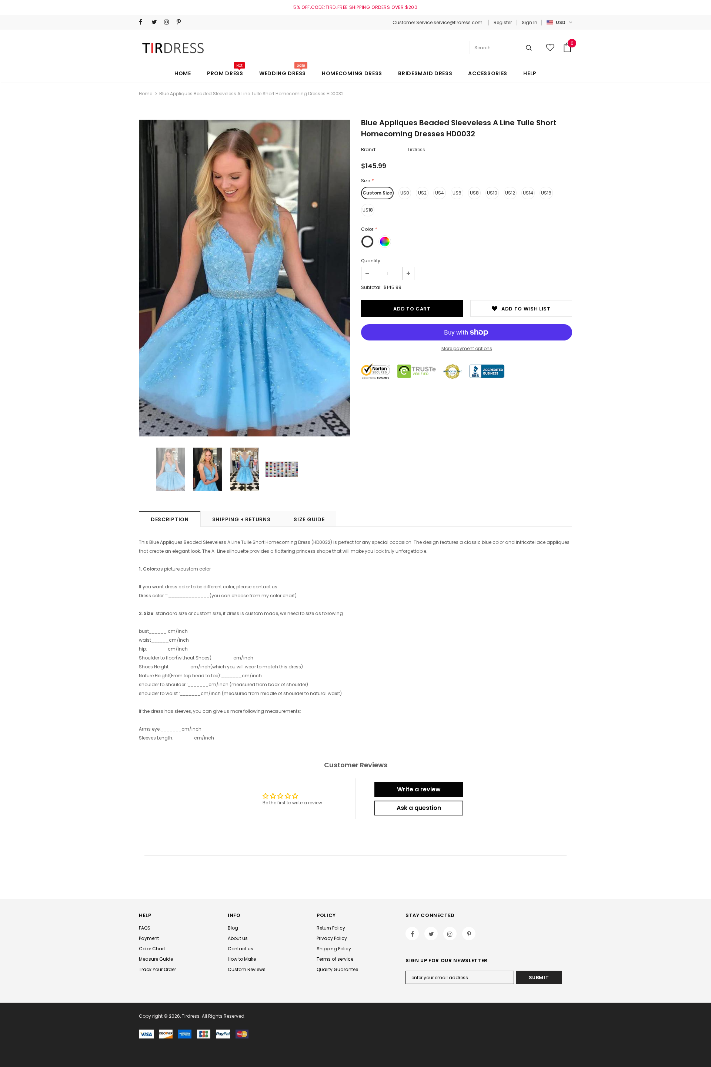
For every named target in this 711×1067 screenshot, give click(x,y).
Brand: (368, 149)
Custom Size (377, 193)
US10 (492, 193)
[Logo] (174, 47)
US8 (474, 193)
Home (145, 93)
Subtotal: (371, 287)
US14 (528, 193)
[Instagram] (168, 22)
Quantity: (371, 260)
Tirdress (416, 149)
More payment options (466, 348)
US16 (546, 193)
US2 (422, 193)
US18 (368, 210)
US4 (439, 193)
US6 (457, 193)
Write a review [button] (419, 789)
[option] (244, 278)
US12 (510, 193)
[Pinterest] (181, 22)
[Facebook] (143, 22)
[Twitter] (156, 22)
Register (503, 22)
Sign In (529, 22)
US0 (404, 193)
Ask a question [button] (419, 808)
